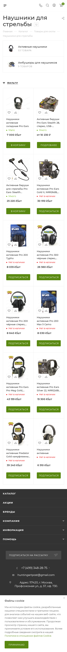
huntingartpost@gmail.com (36, 575)
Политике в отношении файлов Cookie (28, 635)
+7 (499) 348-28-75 (34, 568)
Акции (8, 502)
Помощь (9, 539)
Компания (11, 520)
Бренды (9, 511)
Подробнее (49, 145)
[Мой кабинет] (54, 5)
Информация (13, 530)
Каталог (9, 493)
